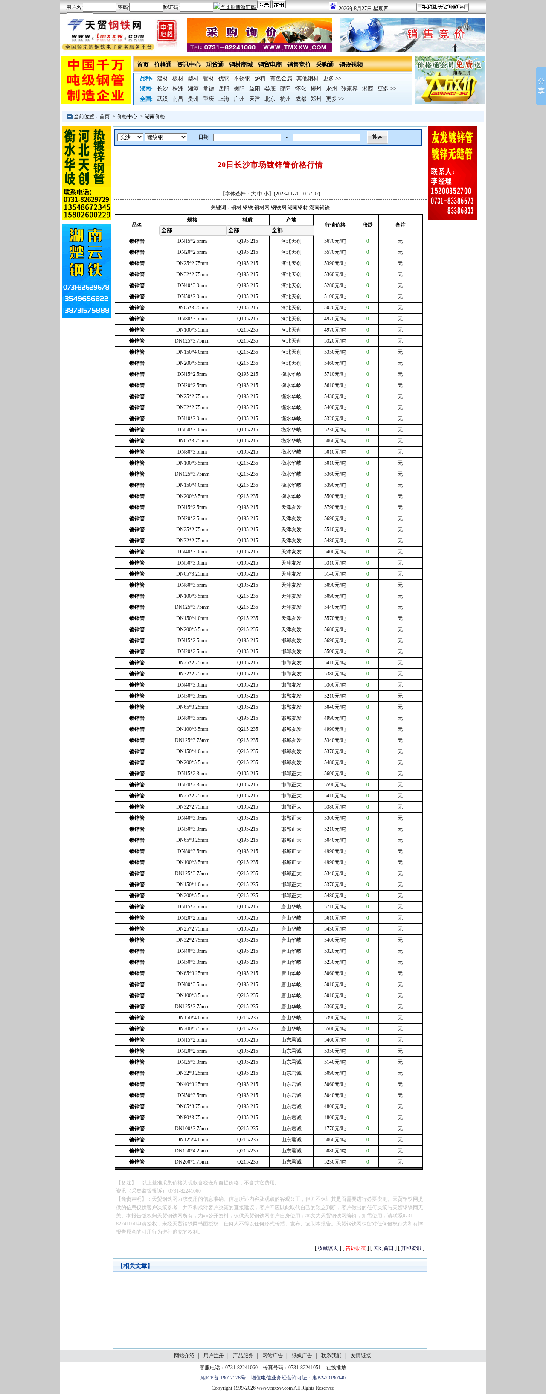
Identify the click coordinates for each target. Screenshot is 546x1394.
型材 (193, 78)
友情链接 (361, 1356)
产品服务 (243, 1356)
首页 (143, 64)
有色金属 (281, 78)
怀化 (300, 88)
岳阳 (223, 88)
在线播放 (336, 1368)
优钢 (223, 78)
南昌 (177, 99)
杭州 (285, 99)
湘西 (367, 88)
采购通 (325, 64)
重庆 (208, 99)
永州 (331, 88)
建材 (162, 78)
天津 (254, 99)
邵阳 (285, 88)
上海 (223, 99)
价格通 (163, 64)
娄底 (270, 88)
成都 (300, 99)
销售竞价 (299, 64)
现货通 (215, 64)
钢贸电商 (270, 64)
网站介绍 (184, 1356)
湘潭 (193, 88)
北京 (270, 99)
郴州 (316, 88)
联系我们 (331, 1356)
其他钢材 (307, 78)
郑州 (316, 99)
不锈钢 (242, 78)
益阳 (254, 88)
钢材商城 (241, 64)
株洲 (177, 88)
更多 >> (332, 78)
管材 (208, 78)
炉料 (260, 78)
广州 (239, 99)
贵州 (193, 99)
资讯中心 (189, 64)
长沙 (162, 88)
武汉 (162, 99)
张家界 (349, 88)
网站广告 (272, 1356)
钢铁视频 (351, 64)
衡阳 (239, 88)
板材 (177, 78)
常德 (208, 88)
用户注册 (213, 1356)
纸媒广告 (302, 1356)
